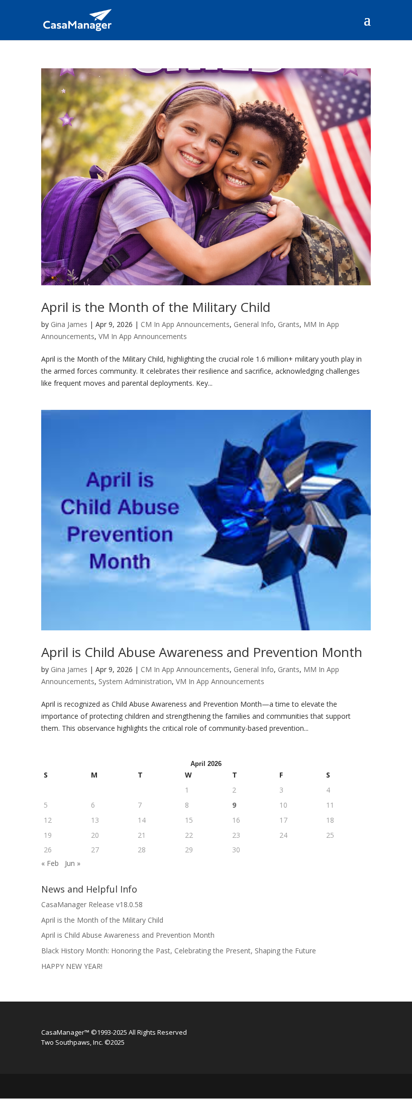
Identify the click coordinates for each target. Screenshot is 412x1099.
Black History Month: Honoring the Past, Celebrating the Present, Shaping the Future (178, 950)
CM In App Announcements (185, 324)
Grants (288, 324)
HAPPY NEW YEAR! (71, 966)
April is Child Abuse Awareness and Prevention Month (201, 652)
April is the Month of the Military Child (155, 307)
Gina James (69, 324)
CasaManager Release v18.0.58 (92, 904)
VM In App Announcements (142, 336)
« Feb (50, 863)
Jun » (72, 863)
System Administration (135, 681)
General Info (254, 324)
